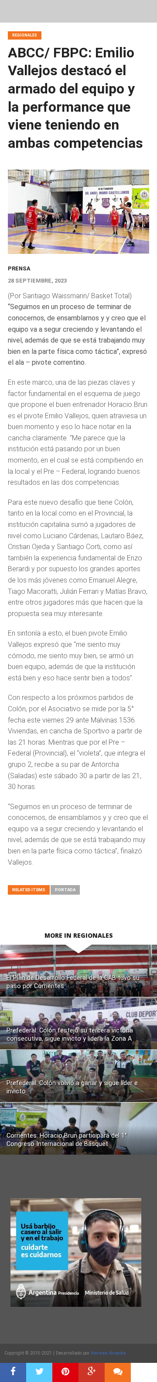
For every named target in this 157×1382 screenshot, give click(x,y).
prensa (19, 268)
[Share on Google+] (91, 1372)
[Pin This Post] (65, 1372)
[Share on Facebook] (13, 1372)
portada (65, 889)
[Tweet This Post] (39, 1372)
